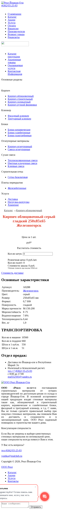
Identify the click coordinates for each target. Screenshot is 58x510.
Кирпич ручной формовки (22, 104)
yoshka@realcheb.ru (11, 456)
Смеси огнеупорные (19, 149)
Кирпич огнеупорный (20, 146)
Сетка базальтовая (18, 177)
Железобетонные (17, 188)
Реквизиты (14, 37)
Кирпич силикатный (19, 101)
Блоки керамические (19, 129)
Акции (11, 19)
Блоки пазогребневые (20, 135)
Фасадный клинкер (18, 115)
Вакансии (13, 28)
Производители (16, 31)
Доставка (13, 199)
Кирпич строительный (20, 99)
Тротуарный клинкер (19, 118)
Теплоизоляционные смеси (23, 160)
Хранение (13, 205)
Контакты (13, 481)
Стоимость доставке (12, 273)
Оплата (12, 25)
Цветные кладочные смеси (22, 163)
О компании (14, 14)
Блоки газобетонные (19, 132)
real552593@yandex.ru (20, 376)
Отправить (36, 507)
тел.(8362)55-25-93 (11, 450)
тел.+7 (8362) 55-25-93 (20, 371)
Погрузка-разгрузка (18, 202)
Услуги (11, 22)
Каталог (12, 17)
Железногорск (31, 290)
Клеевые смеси (16, 166)
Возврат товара (16, 34)
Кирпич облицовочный (21, 96)
